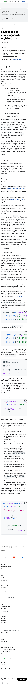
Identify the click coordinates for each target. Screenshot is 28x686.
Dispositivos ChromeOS (6, 604)
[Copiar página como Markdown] (17, 38)
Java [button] (10, 397)
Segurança (3, 568)
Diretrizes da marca (16, 676)
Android (3, 564)
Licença (9, 676)
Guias (4, 25)
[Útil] (7, 28)
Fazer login (23, 1)
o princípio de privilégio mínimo (14, 188)
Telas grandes (4, 599)
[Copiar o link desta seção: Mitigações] (11, 179)
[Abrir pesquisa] (16, 1)
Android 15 (3, 618)
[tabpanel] (14, 407)
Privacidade (3, 591)
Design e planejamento (15, 24)
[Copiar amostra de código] (26, 311)
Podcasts (3, 577)
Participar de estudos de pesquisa (8, 653)
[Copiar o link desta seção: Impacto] (9, 160)
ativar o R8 (20, 296)
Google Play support (5, 651)
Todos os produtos (5, 671)
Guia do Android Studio (6, 632)
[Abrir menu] (2, 1)
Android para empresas (6, 566)
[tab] (4, 397)
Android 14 (3, 620)
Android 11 (3, 627)
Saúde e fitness (4, 587)
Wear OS (3, 601)
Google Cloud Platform (6, 669)
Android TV (3, 608)
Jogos (2, 583)
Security (3, 6)
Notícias (3, 573)
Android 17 (3, 614)
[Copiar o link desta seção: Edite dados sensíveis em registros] (24, 419)
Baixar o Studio (4, 639)
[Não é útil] (9, 28)
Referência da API (5, 637)
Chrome (3, 664)
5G (1, 594)
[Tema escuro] (24, 311)
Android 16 (3, 616)
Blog (2, 575)
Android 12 (3, 625)
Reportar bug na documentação (8, 649)
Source (2, 571)
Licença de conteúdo (18, 547)
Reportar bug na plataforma (7, 647)
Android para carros (5, 606)
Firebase (3, 666)
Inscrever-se (22, 679)
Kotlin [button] (4, 397)
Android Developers (5, 24)
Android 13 (3, 622)
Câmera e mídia (4, 589)
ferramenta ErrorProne (15, 199)
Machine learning (5, 585)
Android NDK (4, 641)
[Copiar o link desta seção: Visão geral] (11, 67)
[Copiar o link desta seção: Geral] (6, 182)
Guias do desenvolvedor (6, 635)
